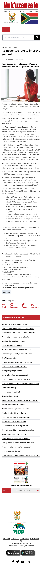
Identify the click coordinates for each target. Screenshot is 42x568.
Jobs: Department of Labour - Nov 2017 (16, 379)
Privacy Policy (16, 543)
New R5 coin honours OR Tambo (13, 405)
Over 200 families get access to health (15, 409)
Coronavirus (24, 538)
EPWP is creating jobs (9, 358)
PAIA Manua (26, 543)
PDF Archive (34, 538)
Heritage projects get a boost (12, 371)
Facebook (14, 307)
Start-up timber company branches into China (18, 443)
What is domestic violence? (11, 451)
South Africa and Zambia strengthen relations (18, 430)
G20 (21, 541)
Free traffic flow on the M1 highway (14, 367)
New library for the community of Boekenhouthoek (20, 400)
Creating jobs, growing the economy (14, 341)
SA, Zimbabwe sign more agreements (15, 426)
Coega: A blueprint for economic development (18, 328)
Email (4, 307)
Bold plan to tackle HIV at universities (15, 324)
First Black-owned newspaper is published (17, 362)
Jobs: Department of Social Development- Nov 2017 (20, 383)
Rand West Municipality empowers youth (16, 417)
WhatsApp (35, 307)
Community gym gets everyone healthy (16, 337)
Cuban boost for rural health (12, 345)
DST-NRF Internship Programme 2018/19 (16, 350)
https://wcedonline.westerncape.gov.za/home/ (18, 288)
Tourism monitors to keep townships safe (16, 447)
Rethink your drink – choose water (14, 422)
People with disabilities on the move (14, 413)
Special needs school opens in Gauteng (16, 438)
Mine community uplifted (11, 392)
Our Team (6, 538)
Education (6, 292)
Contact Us (15, 538)
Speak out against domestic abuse (14, 434)
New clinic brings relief (10, 396)
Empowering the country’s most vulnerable (17, 354)
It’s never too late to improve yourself (15, 375)
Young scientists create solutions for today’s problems (21, 455)
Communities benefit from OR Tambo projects (18, 333)
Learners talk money (9, 388)
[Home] (21, 13)
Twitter (24, 307)
